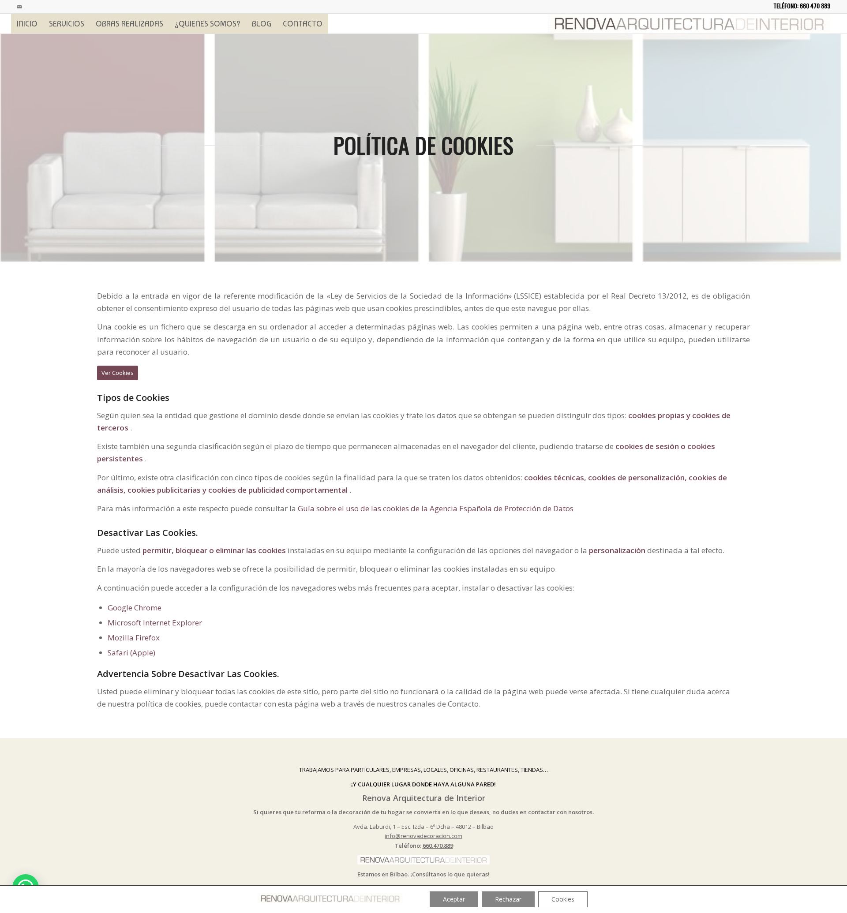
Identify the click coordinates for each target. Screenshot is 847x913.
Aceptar (454, 899)
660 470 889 (815, 5)
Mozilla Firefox (134, 637)
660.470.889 (438, 845)
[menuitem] (27, 24)
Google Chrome (134, 607)
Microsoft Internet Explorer (155, 622)
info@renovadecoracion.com (423, 836)
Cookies (562, 899)
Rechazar (508, 899)
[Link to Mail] (19, 6)
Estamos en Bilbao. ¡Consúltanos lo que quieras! (423, 874)
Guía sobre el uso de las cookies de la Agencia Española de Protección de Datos (435, 508)
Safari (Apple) (131, 652)
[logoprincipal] (689, 24)
